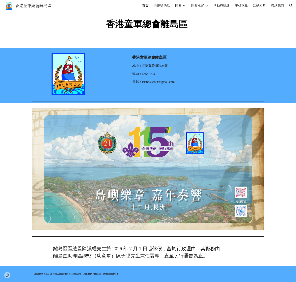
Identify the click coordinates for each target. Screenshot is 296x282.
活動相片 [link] (259, 5)
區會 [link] (178, 5)
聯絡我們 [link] (277, 5)
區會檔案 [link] (197, 5)
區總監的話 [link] (162, 5)
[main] (148, 24)
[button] (291, 5)
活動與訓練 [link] (221, 5)
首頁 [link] (145, 5)
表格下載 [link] (241, 5)
